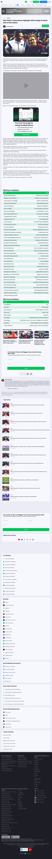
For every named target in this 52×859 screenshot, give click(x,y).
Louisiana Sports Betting (10, 564)
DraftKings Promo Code (6, 808)
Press (19, 799)
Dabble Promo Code (6, 820)
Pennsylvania (37, 771)
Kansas (35, 780)
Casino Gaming (8, 732)
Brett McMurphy (9, 26)
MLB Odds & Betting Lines (7, 768)
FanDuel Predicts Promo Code (8, 799)
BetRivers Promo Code (6, 817)
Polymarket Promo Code (7, 797)
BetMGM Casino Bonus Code (9, 740)
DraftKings (7, 611)
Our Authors (20, 792)
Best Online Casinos (7, 735)
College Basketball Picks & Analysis (25, 762)
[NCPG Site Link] (24, 849)
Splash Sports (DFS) (9, 652)
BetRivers (7, 625)
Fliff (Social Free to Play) (10, 620)
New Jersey (36, 769)
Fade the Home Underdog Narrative (12, 721)
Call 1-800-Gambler (29, 847)
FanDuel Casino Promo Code (9, 746)
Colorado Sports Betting (10, 573)
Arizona (35, 766)
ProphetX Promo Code (6, 806)
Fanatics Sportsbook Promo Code (8, 791)
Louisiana (36, 762)
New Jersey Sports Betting (10, 579)
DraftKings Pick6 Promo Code (8, 819)
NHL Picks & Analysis (22, 766)
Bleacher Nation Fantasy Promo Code (9, 822)
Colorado (36, 768)
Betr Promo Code (5, 824)
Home (4, 18)
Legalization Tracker (38, 758)
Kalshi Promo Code (5, 800)
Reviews (5, 599)
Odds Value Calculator (9, 669)
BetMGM (7, 608)
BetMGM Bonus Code (6, 793)
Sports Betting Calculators (12, 663)
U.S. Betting (7, 555)
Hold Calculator (8, 678)
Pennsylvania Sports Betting (11, 570)
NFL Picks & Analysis (22, 757)
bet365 (6, 602)
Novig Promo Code (5, 802)
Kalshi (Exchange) (9, 622)
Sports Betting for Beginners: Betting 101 (13, 692)
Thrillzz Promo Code (6, 830)
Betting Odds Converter (10, 672)
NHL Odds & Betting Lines (7, 770)
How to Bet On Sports (10, 686)
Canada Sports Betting (10, 591)
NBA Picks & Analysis (22, 759)
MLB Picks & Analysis (22, 764)
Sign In (49, 1)
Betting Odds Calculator (10, 666)
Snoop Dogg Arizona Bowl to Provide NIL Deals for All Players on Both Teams (26, 342)
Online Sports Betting (9, 558)
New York (36, 760)
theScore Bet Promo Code (7, 811)
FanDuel (7, 658)
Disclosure (33, 845)
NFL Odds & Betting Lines (7, 757)
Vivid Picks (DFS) (8, 649)
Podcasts (20, 803)
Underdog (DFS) (8, 628)
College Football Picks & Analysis (24, 761)
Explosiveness (8, 727)
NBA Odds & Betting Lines (7, 759)
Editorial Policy (21, 794)
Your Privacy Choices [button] (22, 808)
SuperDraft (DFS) (8, 655)
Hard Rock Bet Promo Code (7, 815)
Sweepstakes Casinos (7, 749)
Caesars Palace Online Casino (9, 743)
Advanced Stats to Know (10, 718)
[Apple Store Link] (6, 836)
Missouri (36, 784)
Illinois (35, 773)
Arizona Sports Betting (10, 585)
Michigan (36, 775)
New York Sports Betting (10, 561)
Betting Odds (8, 681)
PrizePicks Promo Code (6, 831)
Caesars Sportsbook (9, 614)
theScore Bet (8, 617)
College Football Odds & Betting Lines (9, 761)
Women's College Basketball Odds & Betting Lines (9, 766)
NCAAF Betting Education (11, 709)
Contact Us (20, 806)
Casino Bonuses (6, 737)
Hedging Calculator (9, 675)
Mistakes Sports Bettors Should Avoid (13, 698)
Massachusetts (37, 778)
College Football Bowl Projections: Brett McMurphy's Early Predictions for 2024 (39, 342)
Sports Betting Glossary (10, 695)
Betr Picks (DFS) (8, 640)
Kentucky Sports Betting (10, 588)
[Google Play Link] (15, 836)
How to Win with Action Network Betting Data (14, 701)
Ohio (35, 777)
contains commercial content (10, 392)
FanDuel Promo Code (6, 810)
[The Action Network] (26, 2)
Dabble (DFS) (8, 634)
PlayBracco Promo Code (7, 828)
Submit (26, 368)
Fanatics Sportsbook (9, 605)
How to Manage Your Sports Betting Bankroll (14, 704)
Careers (19, 795)
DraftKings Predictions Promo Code (9, 804)
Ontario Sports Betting (10, 594)
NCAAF (8, 18)
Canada (36, 786)
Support (19, 801)
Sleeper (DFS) (8, 637)
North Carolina (37, 782)
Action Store (20, 797)
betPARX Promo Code (6, 813)
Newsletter (20, 805)
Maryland (36, 764)
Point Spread (8, 712)
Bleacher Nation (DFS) (9, 646)
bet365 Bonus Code (6, 795)
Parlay (6, 715)
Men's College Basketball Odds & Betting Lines (8, 763)
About (19, 790)
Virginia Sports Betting (10, 576)
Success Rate (8, 724)
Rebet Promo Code (5, 826)
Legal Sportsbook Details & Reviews (12, 689)
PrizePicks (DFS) (8, 631)
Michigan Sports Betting (10, 582)
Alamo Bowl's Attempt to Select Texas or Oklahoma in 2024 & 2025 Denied (10, 342)
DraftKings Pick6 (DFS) (10, 643)
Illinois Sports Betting (9, 567)
